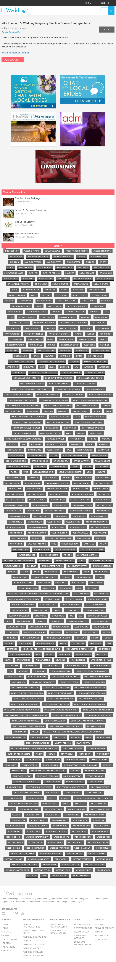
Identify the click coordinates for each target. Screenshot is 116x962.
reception (36, 444)
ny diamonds (52, 428)
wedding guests (13, 510)
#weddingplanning (102, 251)
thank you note (102, 461)
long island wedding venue (98, 715)
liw (76, 367)
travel (75, 466)
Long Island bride (14, 676)
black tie (33, 273)
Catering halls (101, 593)
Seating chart (18, 770)
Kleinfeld (74, 361)
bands (10, 267)
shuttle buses (16, 455)
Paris (68, 433)
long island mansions (94, 682)
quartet (12, 444)
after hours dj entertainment (18, 560)
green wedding (66, 339)
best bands (83, 267)
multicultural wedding (58, 422)
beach (86, 571)
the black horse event (18, 466)
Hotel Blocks (20, 356)
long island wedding (74, 394)
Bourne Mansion (83, 577)
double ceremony (26, 317)
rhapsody (103, 444)
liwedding (88, 367)
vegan (66, 803)
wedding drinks (102, 499)
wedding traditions (94, 864)
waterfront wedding (100, 809)
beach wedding (44, 267)
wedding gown (104, 505)
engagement (101, 317)
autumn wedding (98, 256)
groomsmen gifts (69, 345)
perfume (51, 754)
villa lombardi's (98, 803)
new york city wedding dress (88, 422)
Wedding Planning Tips (38, 859)
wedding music (35, 522)
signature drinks (37, 455)
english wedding (61, 627)
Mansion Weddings (39, 737)
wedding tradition (70, 864)
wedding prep (61, 859)
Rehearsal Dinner (99, 759)
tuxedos (65, 798)
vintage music (50, 477)
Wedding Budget (59, 820)
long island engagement (42, 682)
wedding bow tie (82, 483)
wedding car (99, 820)
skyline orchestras (94, 770)
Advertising (9, 946)
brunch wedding (17, 295)
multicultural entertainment (28, 422)
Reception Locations (75, 759)
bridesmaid (78, 289)
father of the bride (34, 334)
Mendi (88, 737)
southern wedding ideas (74, 455)
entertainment (98, 322)
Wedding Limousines (33, 944)
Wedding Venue (63, 870)
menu (108, 411)
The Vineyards (52, 792)
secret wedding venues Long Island (48, 770)
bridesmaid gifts (96, 289)
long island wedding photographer (90, 400)
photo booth (85, 754)
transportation (58, 466)
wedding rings (104, 859)
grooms (51, 345)
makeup (106, 405)
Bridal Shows (10, 939)
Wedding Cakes (80, 820)
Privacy (99, 931)
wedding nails (54, 522)
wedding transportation (17, 870)
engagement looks (20, 322)
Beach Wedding (20, 577)
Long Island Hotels (69, 682)
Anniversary (44, 560)
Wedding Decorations (56, 831)
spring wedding (99, 455)
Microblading (103, 737)
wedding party (73, 522)
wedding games (15, 842)
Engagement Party (101, 621)
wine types (89, 544)
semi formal (103, 450)
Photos (7, 943)
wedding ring (58, 527)
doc (11, 317)
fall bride (86, 328)
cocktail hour (44, 300)
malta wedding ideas (15, 737)
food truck (105, 334)
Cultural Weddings (95, 604)
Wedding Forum (82, 924)
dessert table (72, 610)
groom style (36, 345)
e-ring (8, 621)
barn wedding (25, 267)
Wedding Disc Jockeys (34, 936)
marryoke (75, 737)
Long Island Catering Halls (97, 676)
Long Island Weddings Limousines (28, 726)
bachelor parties (32, 262)
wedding (67, 477)
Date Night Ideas (19, 610)
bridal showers (100, 284)
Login (88, 3)
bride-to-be (50, 289)
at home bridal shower (101, 560)
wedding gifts (35, 842)
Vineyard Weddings (53, 809)
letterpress (12, 665)
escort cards (81, 627)
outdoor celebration (24, 433)
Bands (36, 571)
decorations (98, 306)
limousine (64, 367)
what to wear (83, 538)
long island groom (95, 389)
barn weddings (71, 571)
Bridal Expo (60, 582)
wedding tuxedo (59, 533)
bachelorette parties (52, 566)
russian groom (54, 450)
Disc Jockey (40, 616)
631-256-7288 (101, 939)
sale (69, 450)
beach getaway (101, 571)
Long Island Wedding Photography (60, 710)
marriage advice (80, 411)
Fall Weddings (90, 632)
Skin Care (75, 770)
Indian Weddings (83, 654)
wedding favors (31, 251)
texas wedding (96, 781)
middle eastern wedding (37, 743)
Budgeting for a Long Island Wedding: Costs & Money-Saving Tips (38, 593)
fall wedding (103, 328)
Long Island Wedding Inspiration (89, 704)
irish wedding (23, 660)
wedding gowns (55, 842)
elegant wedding (67, 317)
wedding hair (33, 510)
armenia (81, 256)
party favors (96, 433)
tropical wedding (13, 798)
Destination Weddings (19, 616)
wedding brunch (38, 820)
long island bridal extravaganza (91, 671)
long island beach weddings (58, 378)
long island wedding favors (22, 400)
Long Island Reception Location (89, 687)
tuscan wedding (35, 798)
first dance (10, 638)
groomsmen (95, 643)
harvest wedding (46, 350)
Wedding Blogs (82, 931)
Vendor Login (102, 935)
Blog (5, 928)
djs (106, 311)
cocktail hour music (66, 300)
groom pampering (15, 345)
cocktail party (89, 300)
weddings (36, 538)
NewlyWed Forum (83, 928)
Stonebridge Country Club (26, 781)
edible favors (47, 317)
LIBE (42, 367)
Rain (24, 444)
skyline (53, 455)
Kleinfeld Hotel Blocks (95, 361)
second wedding (84, 450)
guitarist (104, 345)
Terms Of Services (104, 928)
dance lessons (54, 306)
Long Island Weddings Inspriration (87, 721)
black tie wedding (51, 273)
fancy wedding (12, 334)
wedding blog (18, 820)
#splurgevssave (52, 251)
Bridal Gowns (96, 582)
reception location (56, 444)
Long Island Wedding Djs (90, 698)
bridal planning (104, 278)
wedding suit (16, 533)
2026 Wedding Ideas (49, 555)
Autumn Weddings (13, 566)
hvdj (37, 654)
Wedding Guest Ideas (98, 842)
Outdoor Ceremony (72, 748)
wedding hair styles (54, 510)
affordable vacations (38, 256)
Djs (80, 616)
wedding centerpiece (57, 488)
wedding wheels (80, 533)
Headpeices (11, 649)
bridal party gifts (82, 278)
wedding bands (12, 483)
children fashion (74, 599)
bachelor (14, 262)
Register (7, 931)
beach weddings (64, 267)
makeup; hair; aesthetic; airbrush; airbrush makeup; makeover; (73, 731)
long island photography (56, 687)
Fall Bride (55, 632)
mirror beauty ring (60, 416)
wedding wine (100, 533)
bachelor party (54, 262)
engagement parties (77, 621)
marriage (62, 411)
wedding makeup (98, 516)
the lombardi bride (100, 787)
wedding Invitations (59, 848)
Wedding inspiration (35, 848)
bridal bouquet (86, 273)
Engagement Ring (16, 627)
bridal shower (81, 284)
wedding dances (15, 494)
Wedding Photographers (22, 853)
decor (57, 610)
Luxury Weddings (95, 726)
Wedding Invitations (33, 955)
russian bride (34, 450)
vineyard (101, 472)
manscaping (32, 411)
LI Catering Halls (52, 665)
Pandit (39, 754)
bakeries (90, 262)
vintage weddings (76, 809)
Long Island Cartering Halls (65, 676)
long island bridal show (32, 383)
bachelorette (73, 262)
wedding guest (75, 842)
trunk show (102, 466)
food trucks (16, 339)
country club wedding (23, 604)
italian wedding (43, 660)
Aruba (82, 560)
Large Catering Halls (101, 660)
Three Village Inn (94, 792)
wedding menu (15, 522)
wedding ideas (103, 510)
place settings (33, 759)
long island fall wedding (68, 389)
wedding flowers (83, 837)
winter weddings (81, 875)
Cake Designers (81, 593)
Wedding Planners (97, 853)
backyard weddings (102, 566)
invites (79, 356)
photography (76, 439)
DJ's (71, 616)
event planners (101, 627)
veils (89, 472)
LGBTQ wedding (31, 665)
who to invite (16, 544)
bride (14, 289)
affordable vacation (87, 555)
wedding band (102, 477)
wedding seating (77, 527)
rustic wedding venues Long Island (80, 765)
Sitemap (7, 950)
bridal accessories (23, 582)
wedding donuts (37, 499)
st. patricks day (61, 461)
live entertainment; (101, 665)
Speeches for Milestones (27, 233)
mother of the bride (95, 416)
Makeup (35, 731)
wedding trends (42, 870)
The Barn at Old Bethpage (39, 787)
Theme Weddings (72, 792)
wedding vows (103, 870)
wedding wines (19, 538)
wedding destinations (82, 494)
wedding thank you (37, 533)
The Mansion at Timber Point (27, 792)
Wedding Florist (31, 940)
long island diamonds (85, 383)
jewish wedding (78, 660)
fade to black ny (68, 328)
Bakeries (12, 571)
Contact (99, 924)
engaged (85, 317)
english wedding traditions (73, 322)
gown (50, 339)
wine (54, 544)
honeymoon (81, 350)
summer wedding (53, 781)
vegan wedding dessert (70, 472)
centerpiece (62, 295)
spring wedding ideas (16, 461)
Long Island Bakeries (60, 671)
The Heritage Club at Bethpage (71, 787)
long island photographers (18, 394)
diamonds (94, 311)
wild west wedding (37, 544)
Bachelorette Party (77, 566)
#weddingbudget (27, 555)
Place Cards (14, 759)
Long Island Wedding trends (66, 715)
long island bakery (71, 372)
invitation (49, 356)
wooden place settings (92, 549)
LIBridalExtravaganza (76, 665)
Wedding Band (52, 814)
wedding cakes (34, 488)
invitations (65, 356)
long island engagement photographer (31, 389)
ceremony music (99, 295)
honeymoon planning (20, 654)
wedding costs (60, 825)
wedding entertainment (16, 505)
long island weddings (86, 405)
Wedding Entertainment (37, 837)
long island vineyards (47, 394)
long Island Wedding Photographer (21, 710)
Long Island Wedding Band (60, 698)
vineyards (33, 477)
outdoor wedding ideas (19, 754)
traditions (40, 466)
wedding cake (14, 488)
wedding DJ (103, 494)
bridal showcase (60, 284)
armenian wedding (64, 560)
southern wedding (72, 776)
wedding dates (33, 831)
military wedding (63, 743)
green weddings (86, 339)
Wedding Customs (81, 825)
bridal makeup (45, 278)
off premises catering (92, 428)
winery (103, 544)
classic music (25, 300)
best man (66, 577)
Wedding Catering (14, 825)
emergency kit (24, 621)
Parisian (80, 433)
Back (107, 29)
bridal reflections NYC (18, 284)
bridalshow (65, 588)
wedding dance (100, 488)
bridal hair (28, 278)
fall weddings (12, 251)
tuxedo (14, 472)
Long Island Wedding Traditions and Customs (26, 715)
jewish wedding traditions (51, 361)
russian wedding (29, 765)
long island (18, 372)
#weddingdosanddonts (77, 251)
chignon (9, 300)
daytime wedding (40, 610)
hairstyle (27, 350)
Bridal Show (48, 588)
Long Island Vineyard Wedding (28, 698)
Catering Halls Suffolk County (24, 599)
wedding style (49, 864)
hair (109, 643)
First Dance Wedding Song (57, 638)
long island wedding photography (23, 405)
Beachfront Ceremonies (44, 577)
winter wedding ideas (65, 549)
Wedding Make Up (82, 848)
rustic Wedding (50, 765)
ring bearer (10, 765)
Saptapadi (107, 765)
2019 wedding (16, 256)
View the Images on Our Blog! (16, 52)
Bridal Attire (44, 582)
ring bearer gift (15, 450)
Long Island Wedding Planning (97, 710)
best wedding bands (13, 273)
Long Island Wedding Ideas (56, 704)
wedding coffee (80, 488)
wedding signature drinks (24, 864)
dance (39, 306)
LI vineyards (28, 367)
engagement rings (39, 627)
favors (78, 334)
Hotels (36, 356)
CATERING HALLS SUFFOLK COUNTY (58, 925)
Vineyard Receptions (29, 809)
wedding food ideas (82, 505)
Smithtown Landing (22, 776)
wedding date (14, 831)
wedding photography (96, 522)
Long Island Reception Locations (27, 693)
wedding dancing (36, 494)
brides (64, 289)
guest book (89, 345)
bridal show (41, 284)
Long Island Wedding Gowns (24, 704)
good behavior (35, 339)
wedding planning (37, 527)
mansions (48, 411)
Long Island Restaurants (60, 693)
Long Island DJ (18, 682)
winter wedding (41, 549)
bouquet (69, 273)
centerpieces (79, 295)
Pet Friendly (67, 754)
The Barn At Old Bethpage (27, 198)
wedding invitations (19, 516)
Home (5, 924)
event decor (13, 328)
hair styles (12, 350)
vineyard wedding (15, 477)
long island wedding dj (100, 394)
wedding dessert (58, 494)
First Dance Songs (30, 638)
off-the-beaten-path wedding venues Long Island (34, 748)
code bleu (106, 300)
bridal (100, 577)
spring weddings (40, 461)
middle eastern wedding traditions (28, 416)
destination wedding (36, 311)
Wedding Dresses (100, 831)
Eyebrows (50, 328)
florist (90, 334)
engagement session (44, 322)
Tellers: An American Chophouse (31, 209)
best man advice (101, 267)
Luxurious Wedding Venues (82, 943)
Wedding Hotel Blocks (80, 510)
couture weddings (71, 604)
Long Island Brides (37, 676)
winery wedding (20, 549)
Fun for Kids (25, 643)
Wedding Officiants (33, 952)
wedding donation (15, 499)
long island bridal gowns (90, 378)
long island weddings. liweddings (66, 726)
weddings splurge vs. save (58, 538)
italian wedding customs (21, 361)
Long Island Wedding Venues (25, 721)
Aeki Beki (68, 555)
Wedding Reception (82, 859)
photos (92, 439)
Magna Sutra (20, 731)
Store (6, 935)
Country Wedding (48, 604)
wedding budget (103, 483)
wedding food (60, 505)
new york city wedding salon (26, 428)
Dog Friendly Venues (97, 616)
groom (103, 339)
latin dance (12, 367)
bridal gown (106, 273)
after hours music (63, 256)
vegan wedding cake (43, 472)
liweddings (104, 367)
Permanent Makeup (55, 439)
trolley (87, 466)
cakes (33, 295)
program (106, 439)
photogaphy (103, 754)
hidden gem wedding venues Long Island (41, 649)
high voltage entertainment (79, 649)
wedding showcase (100, 527)
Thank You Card (14, 787)
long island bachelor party (43, 372)
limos (52, 367)
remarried (76, 444)
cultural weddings (21, 306)
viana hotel (80, 803)
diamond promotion (75, 311)
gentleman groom (45, 643)
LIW (10, 671)
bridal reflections (28, 588)
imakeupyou (64, 654)
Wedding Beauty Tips (94, 814)
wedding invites (41, 516)
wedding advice (83, 477)
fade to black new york (34, 632)
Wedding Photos (75, 853)
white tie (100, 538)
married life (59, 737)
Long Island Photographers (24, 687)
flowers (9, 643)
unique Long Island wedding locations (93, 798)
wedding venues (83, 870)
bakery (103, 262)
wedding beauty (32, 483)
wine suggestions (69, 544)
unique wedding (49, 803)
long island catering (59, 383)
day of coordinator (76, 306)
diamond (56, 311)
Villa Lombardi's (12, 32)
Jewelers (60, 660)
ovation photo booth (50, 433)
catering (46, 295)
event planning (32, 328)
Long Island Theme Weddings (91, 693)
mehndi (97, 411)
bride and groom (31, 289)
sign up (105, 3)
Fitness (94, 638)
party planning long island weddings (23, 439)
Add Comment (13, 59)
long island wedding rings (58, 405)
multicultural (83, 743)
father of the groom (59, 334)
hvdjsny (49, 654)
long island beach (94, 372)
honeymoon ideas (101, 350)
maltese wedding (13, 411)
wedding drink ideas (79, 499)
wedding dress (58, 499)
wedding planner (15, 527)
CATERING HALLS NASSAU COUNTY (58, 931)
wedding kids (61, 516)
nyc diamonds (70, 428)
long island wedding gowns (54, 400)
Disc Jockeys (58, 616)
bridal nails (63, 278)
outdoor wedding (96, 748)
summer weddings (74, 781)
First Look (81, 638)
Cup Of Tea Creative (25, 221)
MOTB (77, 416)
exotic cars (12, 632)
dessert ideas (14, 311)
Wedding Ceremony (38, 825)
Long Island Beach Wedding (27, 378)
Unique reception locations (23, 803)
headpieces (65, 350)
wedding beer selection (57, 483)
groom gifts (78, 643)
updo (25, 472)
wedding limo (79, 516)
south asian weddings (47, 776)
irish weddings (95, 356)
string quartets (82, 461)
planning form (53, 759)
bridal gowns (10, 278)
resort (90, 444)
